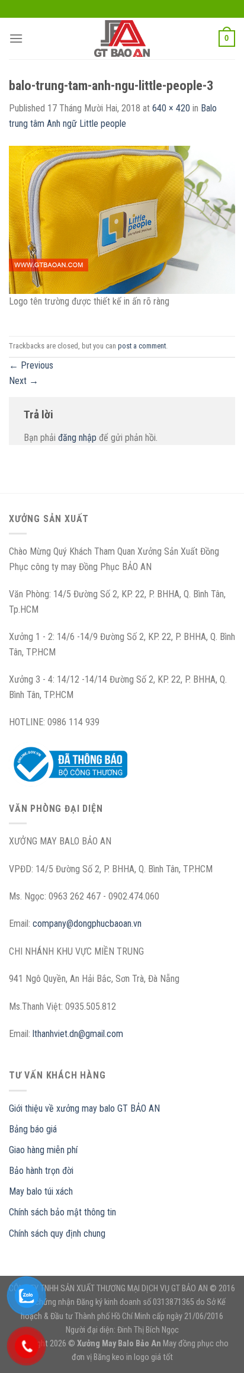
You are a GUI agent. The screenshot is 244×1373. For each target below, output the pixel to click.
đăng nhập (77, 437)
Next (23, 380)
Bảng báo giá (33, 1129)
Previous (31, 365)
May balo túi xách (41, 1191)
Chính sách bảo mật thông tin (62, 1212)
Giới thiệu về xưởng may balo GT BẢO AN (84, 1108)
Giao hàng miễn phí (43, 1150)
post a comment (142, 345)
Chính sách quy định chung (57, 1233)
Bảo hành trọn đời (41, 1170)
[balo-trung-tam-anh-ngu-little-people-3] (122, 219)
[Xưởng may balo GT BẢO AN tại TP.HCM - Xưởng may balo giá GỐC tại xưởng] (122, 38)
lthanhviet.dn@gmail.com (78, 1033)
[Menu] (16, 38)
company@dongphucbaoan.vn (87, 923)
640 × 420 (171, 108)
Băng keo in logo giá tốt (133, 1357)
